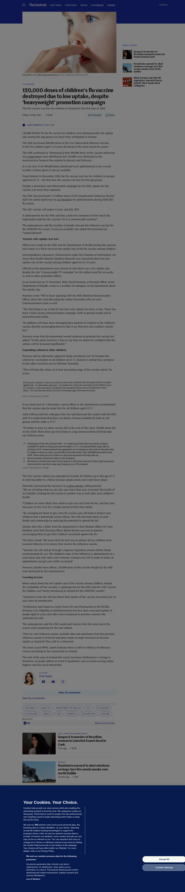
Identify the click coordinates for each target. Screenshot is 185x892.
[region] (92, 838)
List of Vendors (33, 879)
